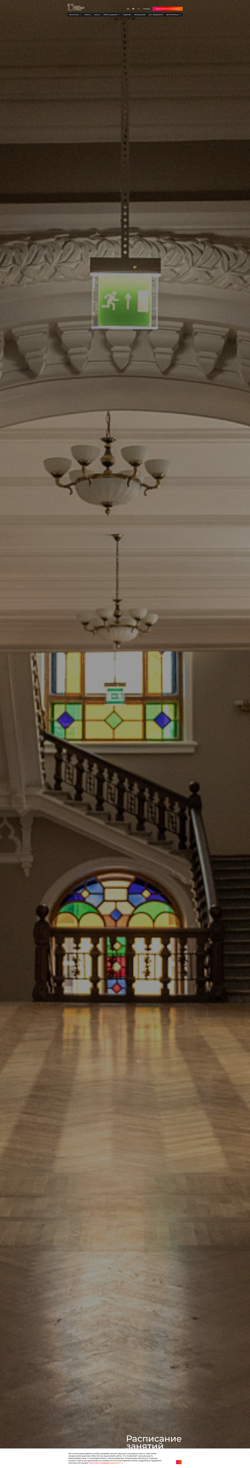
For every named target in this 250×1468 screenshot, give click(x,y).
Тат (128, 9)
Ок (179, 1462)
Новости (87, 15)
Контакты (146, 9)
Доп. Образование (156, 15)
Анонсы (97, 15)
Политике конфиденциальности (105, 1463)
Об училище (74, 15)
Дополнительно (172, 15)
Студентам (127, 15)
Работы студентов (110, 15)
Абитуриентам (140, 15)
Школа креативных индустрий (167, 9)
